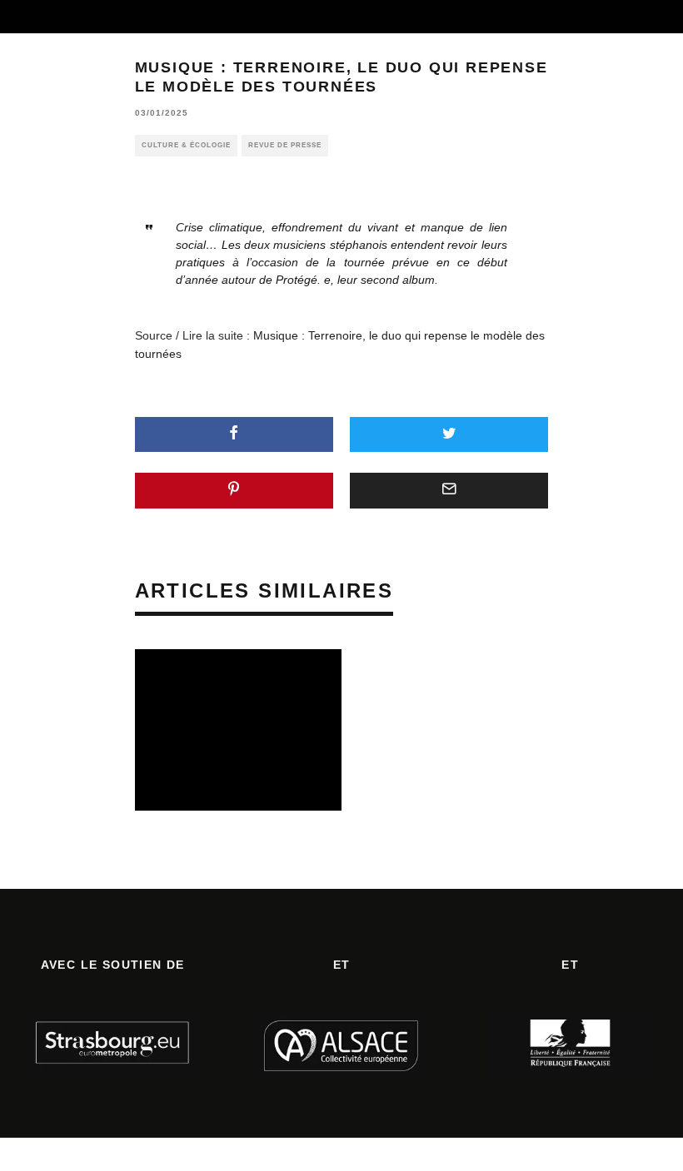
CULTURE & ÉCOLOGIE (186, 145)
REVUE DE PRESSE (285, 145)
